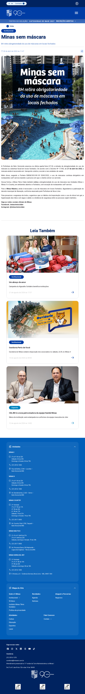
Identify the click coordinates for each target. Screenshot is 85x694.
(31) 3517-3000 (17, 544)
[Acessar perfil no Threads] (25, 649)
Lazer (11, 629)
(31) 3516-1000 (17, 465)
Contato (46, 619)
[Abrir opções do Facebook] (7, 649)
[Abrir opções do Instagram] (12, 649)
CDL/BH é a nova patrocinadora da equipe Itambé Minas (33, 413)
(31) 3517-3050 (17, 519)
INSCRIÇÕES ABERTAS (64, 21)
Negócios (58, 598)
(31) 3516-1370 (11, 657)
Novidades (36, 594)
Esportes (12, 626)
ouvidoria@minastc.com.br (15, 660)
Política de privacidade (17, 610)
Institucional (8, 31)
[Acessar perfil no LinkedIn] (20, 649)
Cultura (11, 619)
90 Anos (12, 601)
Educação (12, 622)
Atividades (13, 615)
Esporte (15, 408)
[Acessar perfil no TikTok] (34, 649)
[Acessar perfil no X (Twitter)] (16, 649)
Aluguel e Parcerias (63, 594)
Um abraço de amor (17, 282)
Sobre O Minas (14, 594)
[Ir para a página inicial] (15, 13)
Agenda (35, 598)
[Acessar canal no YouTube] (29, 649)
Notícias (35, 601)
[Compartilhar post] (82, 51)
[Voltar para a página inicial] (42, 674)
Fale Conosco (49, 615)
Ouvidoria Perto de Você (19, 347)
